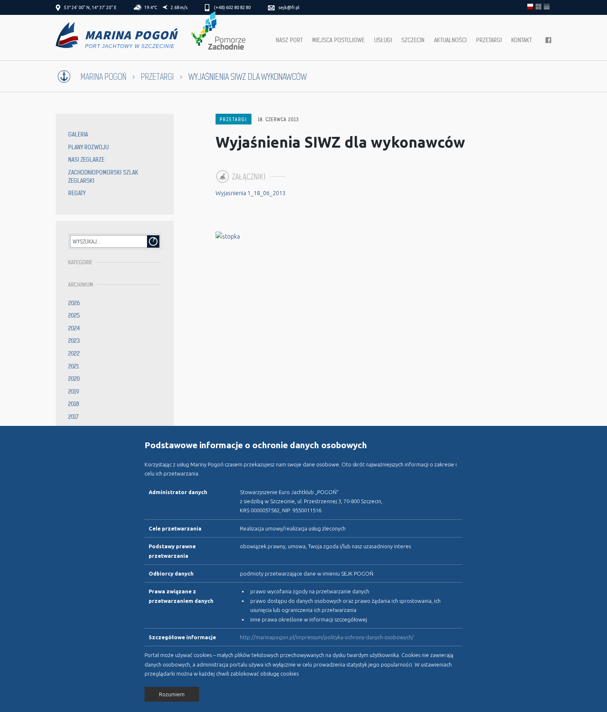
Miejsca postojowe (338, 40)
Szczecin (412, 40)
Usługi (383, 40)
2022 (74, 353)
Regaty (76, 193)
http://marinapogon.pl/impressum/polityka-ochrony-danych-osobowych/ (327, 637)
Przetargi (489, 40)
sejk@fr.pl (288, 7)
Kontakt (521, 40)
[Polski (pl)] (530, 7)
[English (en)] (538, 7)
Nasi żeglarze (86, 159)
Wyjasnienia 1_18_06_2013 (251, 193)
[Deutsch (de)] (547, 7)
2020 (74, 378)
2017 (73, 417)
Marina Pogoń (103, 77)
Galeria (78, 134)
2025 (74, 315)
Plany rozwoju (88, 147)
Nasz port (289, 40)
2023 (74, 340)
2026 (74, 303)
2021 (73, 366)
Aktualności (450, 40)
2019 (73, 391)
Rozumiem (172, 694)
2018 (73, 404)
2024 (74, 328)
